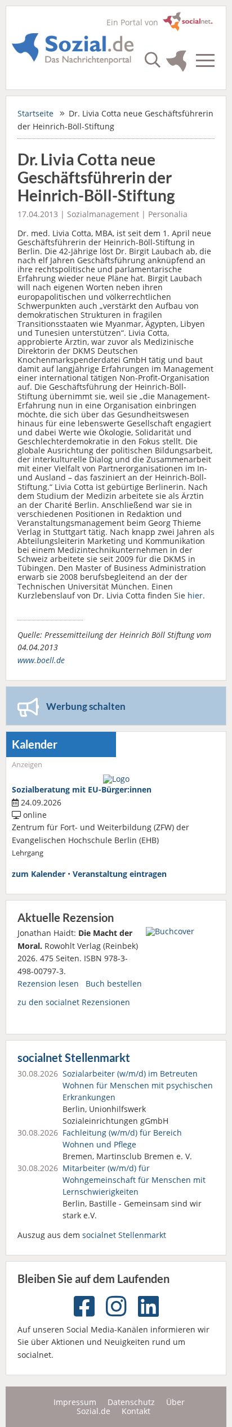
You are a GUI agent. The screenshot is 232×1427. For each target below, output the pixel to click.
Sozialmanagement (103, 214)
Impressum (74, 1402)
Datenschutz (131, 1402)
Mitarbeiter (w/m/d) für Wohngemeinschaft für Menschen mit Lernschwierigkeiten (134, 1180)
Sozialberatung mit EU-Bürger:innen (81, 789)
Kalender (34, 744)
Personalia (168, 214)
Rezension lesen (48, 983)
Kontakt (136, 1411)
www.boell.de (41, 660)
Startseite (35, 113)
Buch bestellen (114, 983)
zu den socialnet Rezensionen (73, 1002)
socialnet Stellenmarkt (73, 1057)
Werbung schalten (86, 706)
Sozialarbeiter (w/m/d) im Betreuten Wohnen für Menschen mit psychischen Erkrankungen (138, 1085)
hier (195, 595)
